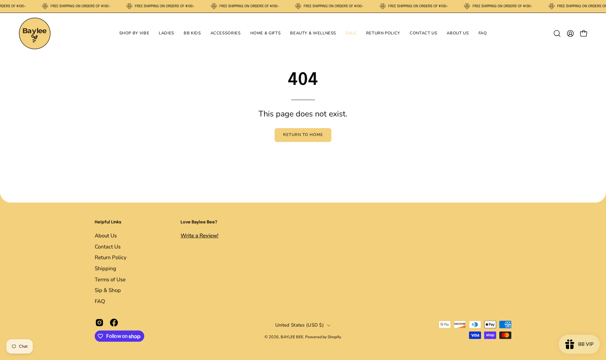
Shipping (105, 268)
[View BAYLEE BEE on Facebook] (114, 323)
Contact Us (108, 246)
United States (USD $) (299, 325)
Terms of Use (110, 279)
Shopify (334, 337)
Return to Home (303, 135)
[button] (134, 33)
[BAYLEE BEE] (34, 33)
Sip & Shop (108, 290)
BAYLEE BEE (292, 337)
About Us (106, 235)
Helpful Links (108, 222)
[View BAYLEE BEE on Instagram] (99, 323)
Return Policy (111, 257)
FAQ (100, 301)
